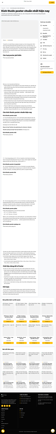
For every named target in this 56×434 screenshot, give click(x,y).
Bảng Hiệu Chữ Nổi (46, 30)
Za (4, 405)
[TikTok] (9, 406)
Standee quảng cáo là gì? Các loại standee (12, 129)
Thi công (2, 425)
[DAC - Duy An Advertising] (28, 2)
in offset (8, 280)
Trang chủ (3, 8)
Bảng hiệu (3, 412)
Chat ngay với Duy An (47, 72)
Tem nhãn (3, 419)
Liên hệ (2, 427)
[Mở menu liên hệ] (3, 431)
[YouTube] (7, 406)
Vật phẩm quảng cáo (4, 423)
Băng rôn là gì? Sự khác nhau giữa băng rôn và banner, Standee (17, 127)
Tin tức (4, 40)
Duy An (32, 48)
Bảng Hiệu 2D (45, 28)
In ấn (2, 421)
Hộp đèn (2, 417)
